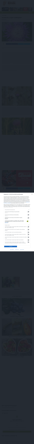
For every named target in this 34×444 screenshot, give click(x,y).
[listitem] (17, 209)
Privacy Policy (22, 249)
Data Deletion (12, 249)
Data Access (17, 249)
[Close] (32, 194)
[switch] (28, 211)
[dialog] (17, 222)
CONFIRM (10, 246)
